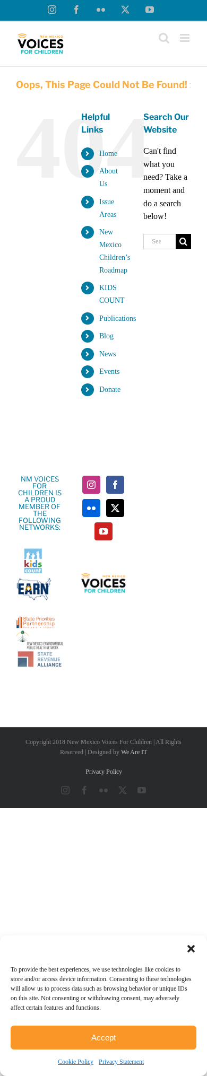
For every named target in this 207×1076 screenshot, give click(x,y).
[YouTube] (103, 531)
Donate (109, 389)
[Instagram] (91, 485)
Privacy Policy (103, 771)
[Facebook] (115, 485)
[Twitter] (115, 508)
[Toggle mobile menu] (185, 37)
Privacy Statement (121, 1061)
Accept (103, 1037)
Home (108, 154)
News (107, 354)
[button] (191, 948)
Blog (106, 336)
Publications (117, 318)
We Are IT (134, 752)
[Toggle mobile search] (164, 37)
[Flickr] (91, 508)
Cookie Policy (75, 1061)
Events (109, 371)
